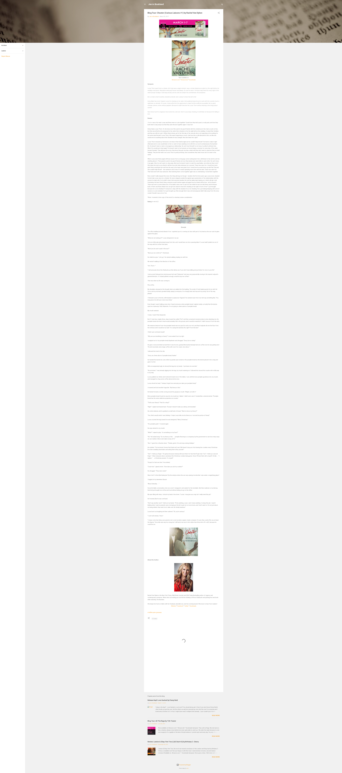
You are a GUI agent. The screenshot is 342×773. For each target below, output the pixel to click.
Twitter (186, 606)
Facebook (180, 606)
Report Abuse (5, 56)
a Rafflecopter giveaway (155, 612)
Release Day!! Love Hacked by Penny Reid (163, 700)
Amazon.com (176, 80)
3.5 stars (154, 618)
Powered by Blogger (185, 765)
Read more (216, 715)
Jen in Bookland (156, 4)
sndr (188, 768)
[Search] (222, 5)
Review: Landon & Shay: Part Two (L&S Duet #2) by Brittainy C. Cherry (173, 742)
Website (173, 606)
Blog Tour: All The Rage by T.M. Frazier (162, 721)
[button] (219, 13)
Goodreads (192, 80)
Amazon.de (184, 80)
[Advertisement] (184, 675)
